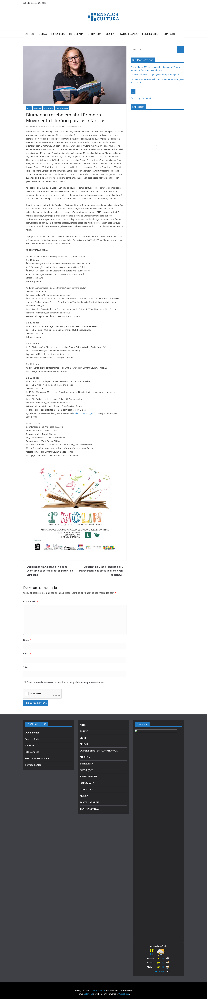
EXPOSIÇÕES (58, 34)
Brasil (83, 737)
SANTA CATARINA (62, 108)
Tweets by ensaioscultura (142, 98)
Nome (27, 640)
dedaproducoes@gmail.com (86, 413)
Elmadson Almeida (53, 126)
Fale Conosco (32, 751)
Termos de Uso (33, 764)
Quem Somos (32, 732)
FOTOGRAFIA (76, 34)
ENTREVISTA (86, 763)
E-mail (27, 653)
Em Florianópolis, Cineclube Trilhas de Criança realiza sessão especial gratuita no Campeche (50, 570)
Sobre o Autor (32, 739)
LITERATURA (94, 34)
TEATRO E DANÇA (128, 34)
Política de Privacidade (37, 758)
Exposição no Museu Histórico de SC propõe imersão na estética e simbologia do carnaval (101, 570)
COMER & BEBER (150, 34)
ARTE (29, 108)
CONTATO (169, 34)
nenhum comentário (72, 126)
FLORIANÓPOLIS (88, 776)
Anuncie (29, 745)
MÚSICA (110, 34)
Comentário (30, 601)
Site (25, 667)
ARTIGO (29, 34)
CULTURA (37, 108)
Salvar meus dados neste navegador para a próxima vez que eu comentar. (66, 682)
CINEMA (43, 34)
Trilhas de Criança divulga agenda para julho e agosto (155, 74)
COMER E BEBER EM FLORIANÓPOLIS (99, 750)
